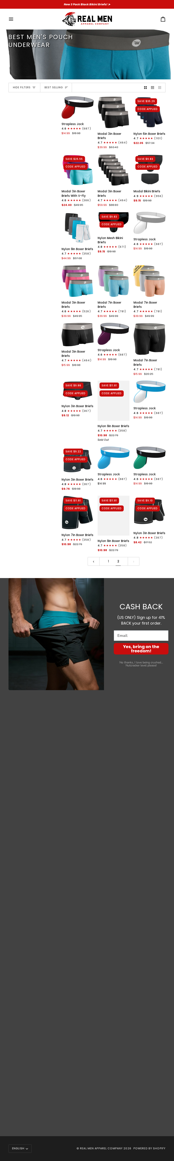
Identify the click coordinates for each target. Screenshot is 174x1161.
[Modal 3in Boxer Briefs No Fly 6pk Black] (114, 170)
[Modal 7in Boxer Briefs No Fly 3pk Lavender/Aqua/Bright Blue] (114, 281)
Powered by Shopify (149, 1148)
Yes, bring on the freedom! (141, 649)
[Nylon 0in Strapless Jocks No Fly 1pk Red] (78, 107)
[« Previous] (94, 561)
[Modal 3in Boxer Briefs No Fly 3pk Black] (114, 112)
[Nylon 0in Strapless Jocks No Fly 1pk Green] (149, 458)
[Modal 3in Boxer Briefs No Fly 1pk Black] (78, 334)
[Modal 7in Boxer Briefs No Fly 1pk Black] (149, 339)
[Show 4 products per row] (161, 87)
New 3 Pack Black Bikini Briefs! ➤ (87, 4)
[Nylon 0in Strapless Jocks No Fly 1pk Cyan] (114, 458)
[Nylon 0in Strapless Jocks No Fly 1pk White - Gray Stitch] (149, 223)
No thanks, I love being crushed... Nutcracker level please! (141, 663)
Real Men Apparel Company (101, 1148)
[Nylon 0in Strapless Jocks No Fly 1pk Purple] (114, 334)
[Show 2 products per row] (145, 87)
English (18, 1148)
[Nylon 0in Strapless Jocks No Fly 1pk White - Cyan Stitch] (149, 392)
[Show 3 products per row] (152, 87)
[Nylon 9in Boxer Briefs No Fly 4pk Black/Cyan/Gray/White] (78, 228)
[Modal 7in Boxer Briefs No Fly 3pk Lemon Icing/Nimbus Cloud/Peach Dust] (149, 281)
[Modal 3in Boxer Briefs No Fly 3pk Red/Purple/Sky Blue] (78, 281)
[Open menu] (14, 19)
